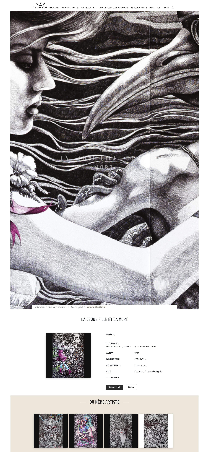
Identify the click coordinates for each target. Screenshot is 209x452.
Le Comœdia (40, 307)
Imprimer (131, 387)
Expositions (65, 8)
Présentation (54, 8)
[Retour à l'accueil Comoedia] (40, 5)
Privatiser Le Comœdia (139, 8)
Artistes (75, 8)
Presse (152, 8)
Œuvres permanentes (57, 307)
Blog (158, 8)
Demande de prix (114, 387)
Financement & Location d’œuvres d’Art (113, 8)
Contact (166, 8)
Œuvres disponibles (88, 8)
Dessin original (77, 307)
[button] (173, 8)
